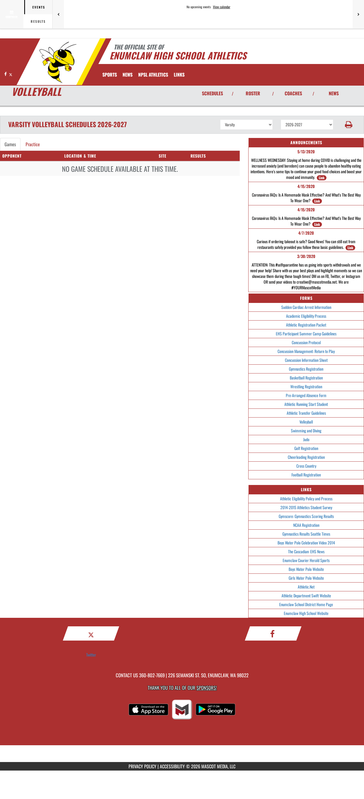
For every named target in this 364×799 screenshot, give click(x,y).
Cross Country (306, 466)
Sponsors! (207, 687)
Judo (306, 439)
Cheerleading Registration (306, 457)
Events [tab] (38, 7)
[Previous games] (58, 14)
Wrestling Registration (306, 386)
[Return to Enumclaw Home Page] (57, 62)
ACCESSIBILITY (172, 766)
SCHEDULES (212, 93)
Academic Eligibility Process (306, 316)
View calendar (221, 7)
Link (321, 177)
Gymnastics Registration (306, 369)
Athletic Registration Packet (306, 325)
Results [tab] (38, 21)
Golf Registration (306, 448)
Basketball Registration (306, 378)
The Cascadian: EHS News (306, 551)
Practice (33, 144)
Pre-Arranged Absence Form (306, 395)
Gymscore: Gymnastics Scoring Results (306, 516)
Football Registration (306, 475)
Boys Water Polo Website (306, 569)
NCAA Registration (306, 525)
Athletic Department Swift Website (306, 595)
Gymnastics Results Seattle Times (306, 534)
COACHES (293, 93)
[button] (348, 125)
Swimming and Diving (306, 430)
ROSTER (253, 93)
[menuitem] (127, 74)
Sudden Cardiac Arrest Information (306, 307)
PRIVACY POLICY (142, 766)
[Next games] (358, 14)
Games (10, 144)
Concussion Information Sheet (306, 360)
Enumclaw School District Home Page (306, 604)
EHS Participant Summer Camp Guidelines (306, 333)
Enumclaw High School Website (306, 613)
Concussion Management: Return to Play (306, 351)
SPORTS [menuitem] (109, 74)
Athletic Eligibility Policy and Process (306, 498)
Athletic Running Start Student (306, 404)
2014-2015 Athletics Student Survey (306, 507)
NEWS (334, 93)
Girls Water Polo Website (306, 578)
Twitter (91, 655)
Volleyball (306, 422)
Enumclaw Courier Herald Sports (306, 560)
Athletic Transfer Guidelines (306, 413)
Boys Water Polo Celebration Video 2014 (306, 543)
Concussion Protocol (306, 342)
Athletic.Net (306, 587)
